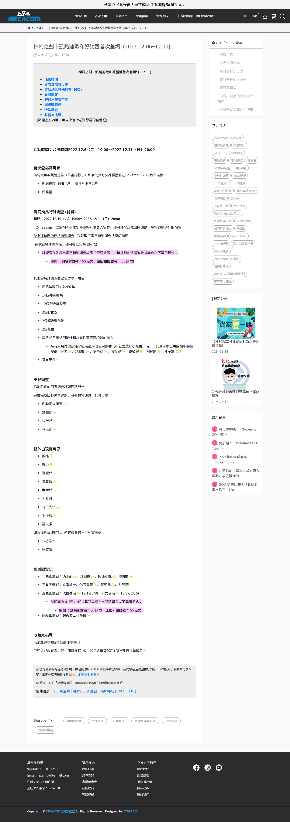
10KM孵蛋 (238, 183)
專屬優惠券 (89, 782)
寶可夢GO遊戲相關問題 (229, 273)
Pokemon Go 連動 (226, 258)
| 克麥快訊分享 (229, 62)
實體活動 (220, 236)
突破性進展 (221, 175)
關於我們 (143, 769)
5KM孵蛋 (220, 183)
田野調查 (119, 721)
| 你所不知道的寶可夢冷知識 (235, 98)
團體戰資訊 (74, 721)
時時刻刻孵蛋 (223, 190)
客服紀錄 (88, 794)
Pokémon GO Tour (227, 213)
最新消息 (121, 16)
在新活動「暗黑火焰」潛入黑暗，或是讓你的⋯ (236, 473)
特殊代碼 (239, 205)
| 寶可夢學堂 (227, 87)
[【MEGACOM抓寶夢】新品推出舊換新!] (236, 323)
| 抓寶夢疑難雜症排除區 (235, 109)
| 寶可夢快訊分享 (230, 70)
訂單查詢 (88, 775)
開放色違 (220, 160)
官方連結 (162, 16)
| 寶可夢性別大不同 (232, 79)
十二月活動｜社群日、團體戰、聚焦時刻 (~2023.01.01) (94, 690)
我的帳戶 (88, 769)
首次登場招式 (223, 221)
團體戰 (240, 228)
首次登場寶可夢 (145, 721)
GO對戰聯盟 (222, 168)
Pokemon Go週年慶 (228, 138)
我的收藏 (88, 788)
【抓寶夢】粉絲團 (88, 674)
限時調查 (171, 721)
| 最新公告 (225, 54)
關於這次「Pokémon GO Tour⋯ (234, 445)
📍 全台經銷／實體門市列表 (195, 16)
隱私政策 (143, 788)
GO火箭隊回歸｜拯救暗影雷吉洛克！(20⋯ (235, 487)
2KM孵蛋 (239, 175)
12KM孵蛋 (221, 243)
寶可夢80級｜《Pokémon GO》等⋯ (235, 432)
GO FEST (220, 153)
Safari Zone (238, 236)
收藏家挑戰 (52, 114)
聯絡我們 (143, 794)
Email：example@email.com (48, 775)
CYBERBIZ (130, 811)
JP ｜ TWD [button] (250, 16)
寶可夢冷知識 (223, 281)
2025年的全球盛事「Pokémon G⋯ (229, 459)
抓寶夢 (234, 198)
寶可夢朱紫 (221, 251)
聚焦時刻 (239, 145)
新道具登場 (221, 266)
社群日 (252, 160)
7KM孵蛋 (236, 160)
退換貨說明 (144, 782)
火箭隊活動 (243, 221)
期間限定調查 (223, 228)
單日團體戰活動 (243, 243)
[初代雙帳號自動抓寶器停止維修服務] (236, 374)
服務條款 (143, 775)
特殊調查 (97, 721)
